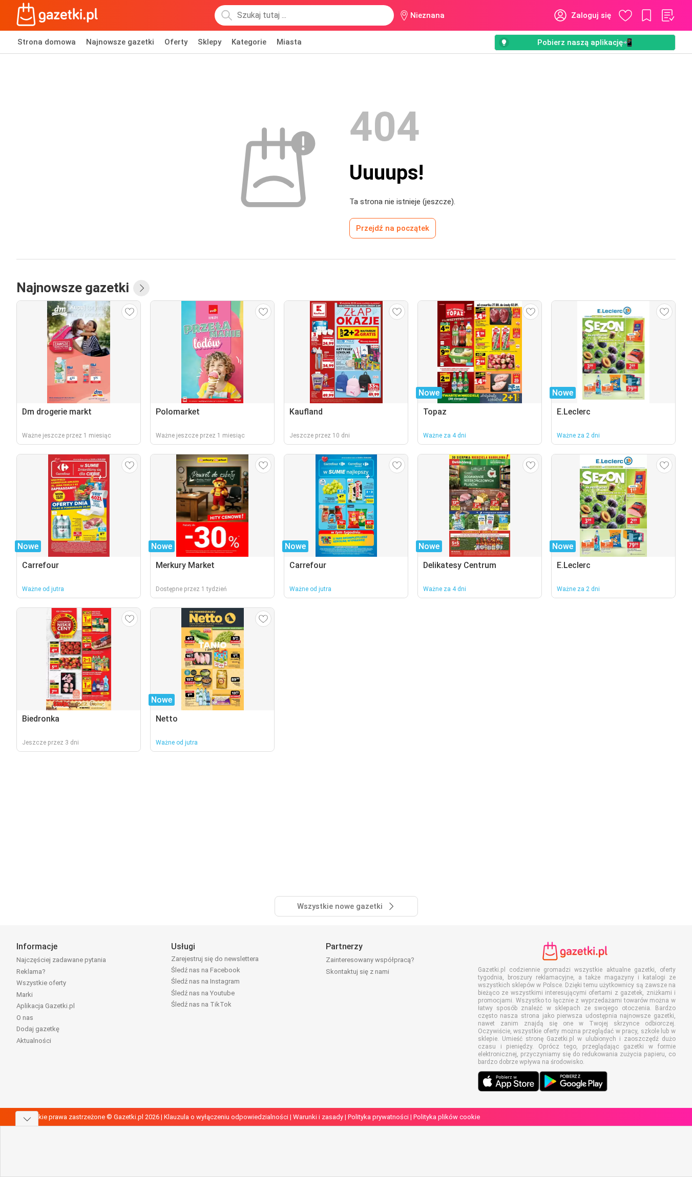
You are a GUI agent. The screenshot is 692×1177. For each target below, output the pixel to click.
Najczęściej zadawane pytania (61, 960)
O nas (24, 1017)
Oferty (175, 42)
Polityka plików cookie (446, 1117)
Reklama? (31, 971)
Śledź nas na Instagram (205, 981)
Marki (24, 994)
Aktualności (33, 1040)
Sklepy (209, 42)
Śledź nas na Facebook (205, 970)
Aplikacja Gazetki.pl (45, 1006)
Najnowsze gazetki (120, 42)
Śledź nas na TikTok (201, 1004)
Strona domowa (46, 42)
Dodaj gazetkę (37, 1029)
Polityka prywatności (378, 1117)
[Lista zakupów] (667, 15)
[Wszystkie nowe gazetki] (141, 288)
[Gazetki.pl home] (59, 15)
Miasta (289, 42)
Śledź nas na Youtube (203, 993)
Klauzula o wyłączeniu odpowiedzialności (226, 1117)
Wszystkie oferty (41, 983)
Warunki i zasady (318, 1117)
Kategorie (249, 42)
